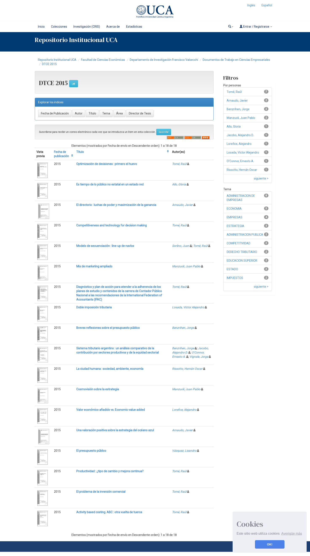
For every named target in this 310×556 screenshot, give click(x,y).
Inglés (251, 5)
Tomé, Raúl (179, 164)
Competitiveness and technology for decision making (111, 225)
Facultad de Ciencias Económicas (103, 59)
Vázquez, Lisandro (184, 450)
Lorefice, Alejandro (184, 409)
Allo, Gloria (179, 184)
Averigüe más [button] (291, 533)
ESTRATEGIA (235, 226)
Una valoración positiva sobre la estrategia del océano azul (115, 430)
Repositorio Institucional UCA (57, 59)
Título (80, 152)
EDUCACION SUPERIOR (242, 260)
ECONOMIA (234, 208)
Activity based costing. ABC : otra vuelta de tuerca (109, 512)
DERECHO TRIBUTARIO (242, 252)
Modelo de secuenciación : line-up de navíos (105, 245)
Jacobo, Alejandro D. (240, 135)
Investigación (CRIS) (86, 26)
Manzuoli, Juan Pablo (186, 266)
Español (266, 5)
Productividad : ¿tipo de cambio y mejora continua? (110, 471)
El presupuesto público (91, 450)
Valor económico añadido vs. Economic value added (110, 409)
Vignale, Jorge (199, 356)
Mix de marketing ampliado (94, 266)
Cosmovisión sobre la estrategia (97, 389)
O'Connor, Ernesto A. (240, 161)
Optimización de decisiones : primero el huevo (106, 164)
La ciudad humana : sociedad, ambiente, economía (109, 368)
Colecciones (59, 26)
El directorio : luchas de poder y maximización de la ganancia (116, 205)
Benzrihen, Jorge (183, 327)
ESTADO (232, 269)
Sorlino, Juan (180, 245)
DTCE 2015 (49, 64)
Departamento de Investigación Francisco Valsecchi (164, 59)
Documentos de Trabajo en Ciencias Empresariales (236, 59)
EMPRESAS (234, 217)
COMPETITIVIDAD (238, 243)
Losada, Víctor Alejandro (188, 307)
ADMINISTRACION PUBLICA (245, 234)
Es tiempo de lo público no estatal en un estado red (110, 184)
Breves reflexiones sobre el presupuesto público (108, 327)
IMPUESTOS (235, 278)
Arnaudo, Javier (182, 205)
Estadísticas (134, 26)
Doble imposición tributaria (94, 307)
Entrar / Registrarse (256, 26)
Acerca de (113, 26)
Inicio (41, 26)
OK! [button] (269, 544)
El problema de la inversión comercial (100, 491)
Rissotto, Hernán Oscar (187, 368)
